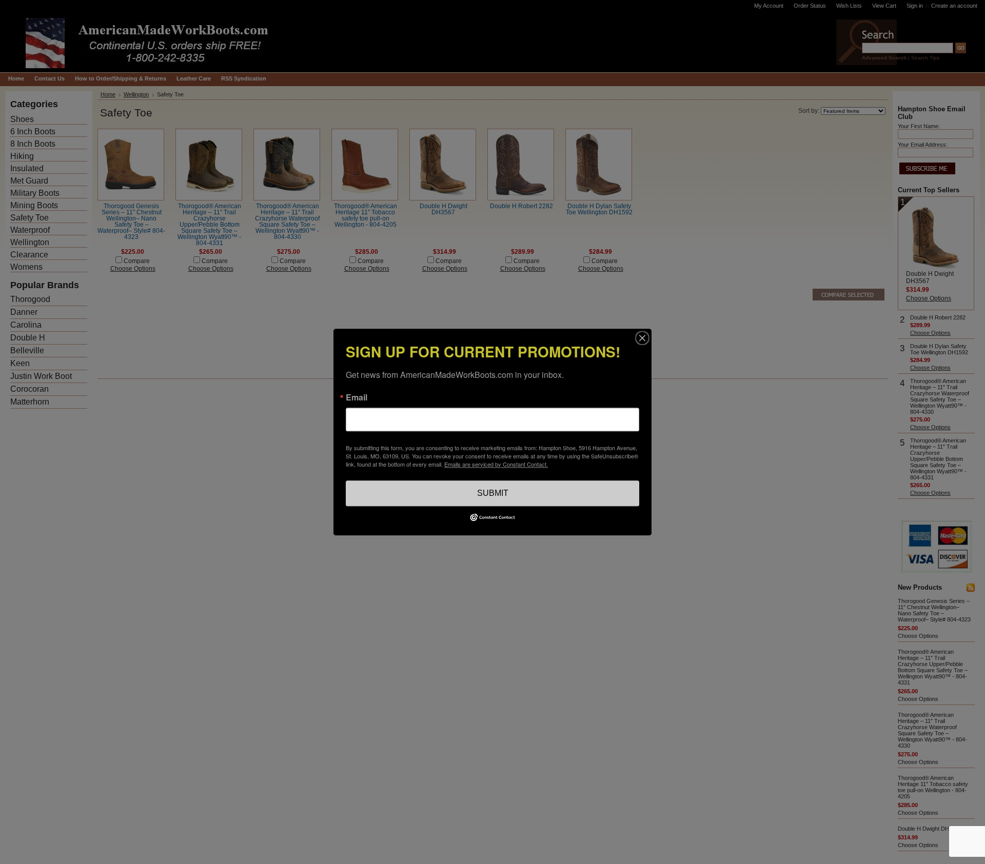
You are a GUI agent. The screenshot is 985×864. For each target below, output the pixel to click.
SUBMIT (492, 493)
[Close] (642, 338)
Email (356, 397)
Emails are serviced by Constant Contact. (496, 464)
